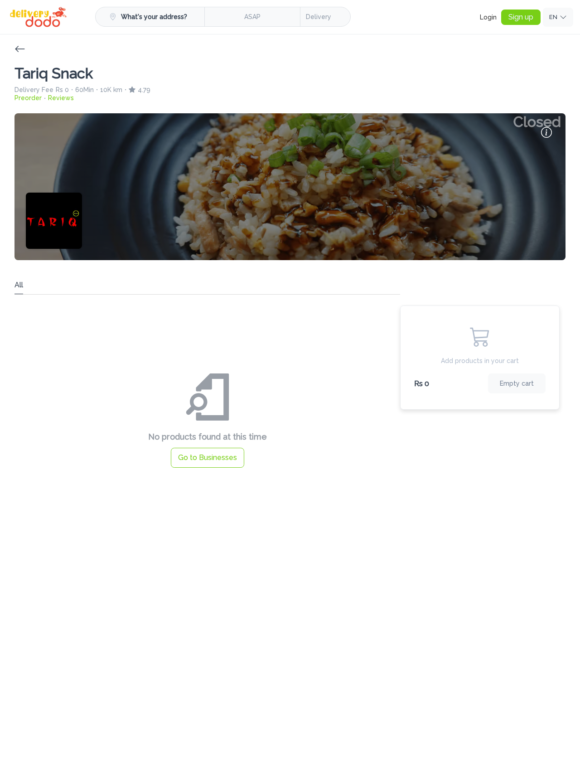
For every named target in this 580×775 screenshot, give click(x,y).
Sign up (520, 17)
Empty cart (517, 383)
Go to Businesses (207, 457)
